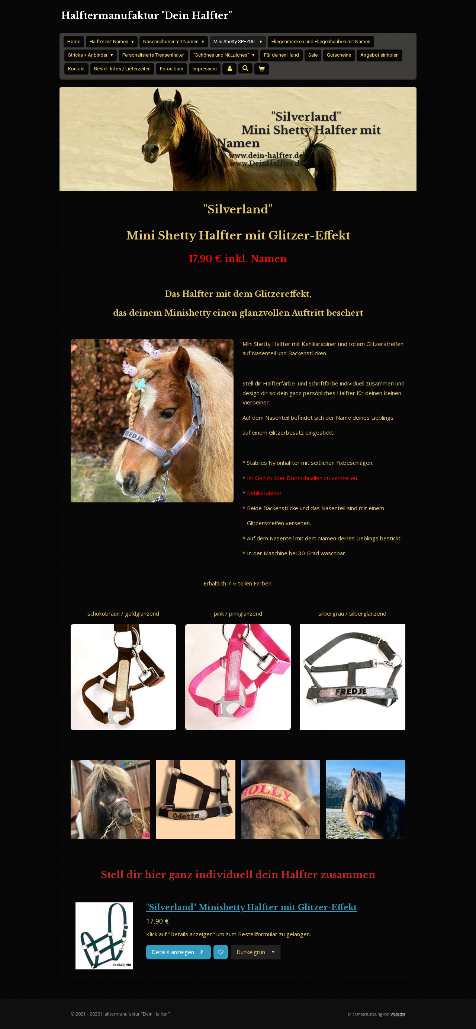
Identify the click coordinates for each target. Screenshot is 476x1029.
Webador (397, 1014)
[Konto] (229, 69)
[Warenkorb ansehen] (261, 69)
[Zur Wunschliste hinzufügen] (220, 952)
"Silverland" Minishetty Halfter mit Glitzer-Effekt (251, 907)
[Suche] (245, 68)
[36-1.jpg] (110, 799)
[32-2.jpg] (365, 799)
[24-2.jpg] (280, 799)
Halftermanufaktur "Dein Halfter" (146, 16)
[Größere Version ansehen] (152, 420)
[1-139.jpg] (195, 799)
